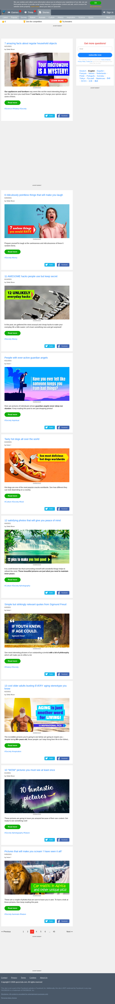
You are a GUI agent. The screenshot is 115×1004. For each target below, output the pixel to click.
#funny (14, 258)
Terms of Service (106, 59)
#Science (8, 109)
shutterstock (37, 87)
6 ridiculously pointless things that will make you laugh (33, 195)
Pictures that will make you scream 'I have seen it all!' (33, 851)
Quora (90, 17)
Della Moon (11, 49)
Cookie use (89, 61)
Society (24, 17)
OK (95, 3)
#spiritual (15, 420)
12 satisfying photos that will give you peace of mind (32, 520)
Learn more (35, 6)
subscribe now (95, 55)
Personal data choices (9, 998)
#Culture (7, 502)
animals (42, 17)
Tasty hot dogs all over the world (21, 439)
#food (21, 502)
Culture (51, 17)
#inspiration (16, 751)
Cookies (33, 978)
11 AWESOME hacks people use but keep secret (30, 276)
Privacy (14, 978)
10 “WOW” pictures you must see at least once (29, 770)
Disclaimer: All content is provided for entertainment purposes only (24, 994)
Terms (23, 978)
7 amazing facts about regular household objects (30, 43)
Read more (12, 103)
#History (15, 109)
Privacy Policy (81, 61)
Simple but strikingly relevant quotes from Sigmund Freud (35, 604)
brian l (9, 364)
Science (82, 17)
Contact (4, 978)
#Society (23, 109)
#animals (15, 914)
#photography (24, 586)
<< (6, 932)
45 (54, 932)
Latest (5, 17)
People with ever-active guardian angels (26, 357)
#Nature (26, 833)
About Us (43, 978)
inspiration (71, 17)
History (60, 17)
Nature (32, 17)
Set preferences (95, 6)
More (108, 17)
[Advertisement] (37, 155)
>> (70, 932)
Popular (14, 17)
